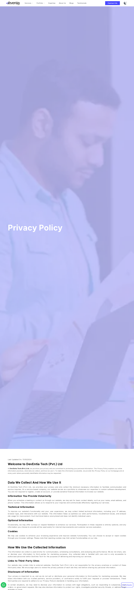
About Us (62, 3)
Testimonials (82, 3)
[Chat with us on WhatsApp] (3, 585)
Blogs (71, 3)
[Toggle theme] (125, 3)
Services (28, 3)
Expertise (51, 3)
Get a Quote (127, 585)
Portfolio (40, 3)
